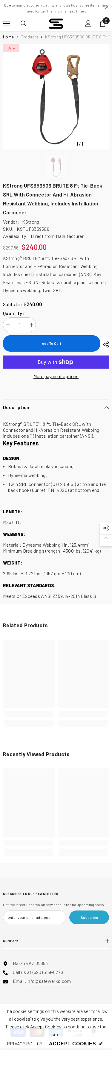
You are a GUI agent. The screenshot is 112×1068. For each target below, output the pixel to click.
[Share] (104, 344)
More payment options (56, 376)
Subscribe (89, 917)
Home (8, 36)
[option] (56, 96)
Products (29, 36)
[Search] (23, 23)
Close (107, 7)
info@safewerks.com (49, 981)
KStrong (30, 221)
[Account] (88, 23)
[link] (28, 714)
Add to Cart (51, 343)
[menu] (6, 23)
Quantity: (13, 313)
